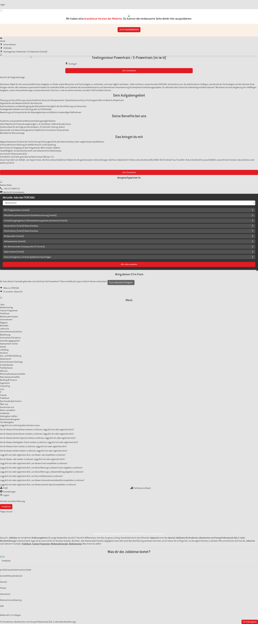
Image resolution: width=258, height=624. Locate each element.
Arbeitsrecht (5, 359)
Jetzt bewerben (129, 70)
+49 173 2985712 (11, 188)
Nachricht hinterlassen (13, 192)
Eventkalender (6, 365)
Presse (3, 588)
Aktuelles (4, 325)
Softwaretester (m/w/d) (15, 241)
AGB (1, 606)
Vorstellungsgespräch (10, 340)
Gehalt (3, 347)
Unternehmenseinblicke (11, 331)
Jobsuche (4, 328)
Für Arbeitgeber (7, 422)
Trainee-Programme (9, 310)
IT (0, 392)
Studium (4, 353)
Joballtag (4, 349)
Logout (6, 495)
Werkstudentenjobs (9, 316)
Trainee (3, 395)
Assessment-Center (9, 343)
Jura (2, 389)
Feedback (6, 506)
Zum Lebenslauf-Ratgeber (121, 282)
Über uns (4, 404)
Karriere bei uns (7, 407)
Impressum (5, 594)
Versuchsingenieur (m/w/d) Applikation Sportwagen (27, 257)
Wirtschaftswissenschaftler (12, 374)
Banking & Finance (8, 380)
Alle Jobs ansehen (129, 264)
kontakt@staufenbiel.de (11, 576)
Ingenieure (5, 383)
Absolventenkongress (10, 419)
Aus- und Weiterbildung (10, 355)
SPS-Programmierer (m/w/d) (16, 210)
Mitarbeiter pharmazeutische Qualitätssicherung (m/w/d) (30, 215)
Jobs (2, 304)
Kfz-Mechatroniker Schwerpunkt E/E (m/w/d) (24, 246)
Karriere (3, 582)
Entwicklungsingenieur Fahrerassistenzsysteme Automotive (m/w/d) (35, 220)
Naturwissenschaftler (10, 377)
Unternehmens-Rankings (11, 362)
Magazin (4, 322)
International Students (10, 337)
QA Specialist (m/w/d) (14, 236)
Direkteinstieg (6, 307)
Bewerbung (5, 334)
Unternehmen (6, 319)
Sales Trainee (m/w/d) (14, 251)
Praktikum (4, 313)
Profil (5, 488)
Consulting (5, 386)
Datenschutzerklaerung (11, 600)
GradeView (4, 413)
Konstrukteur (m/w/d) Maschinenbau (21, 226)
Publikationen (6, 368)
